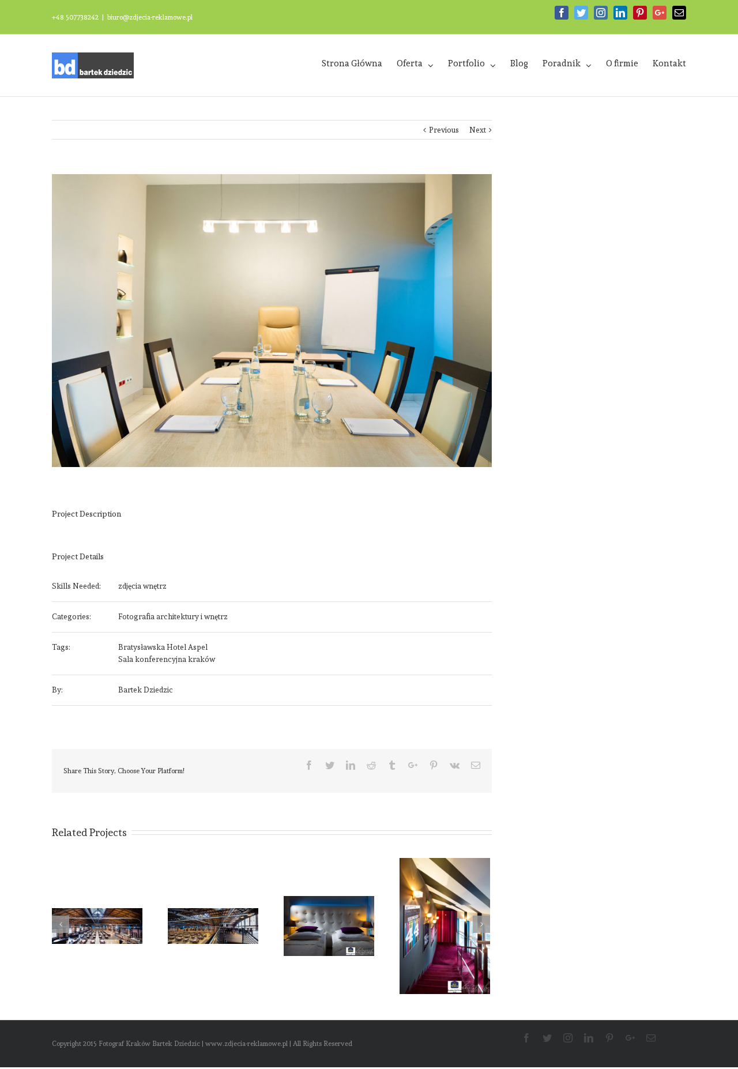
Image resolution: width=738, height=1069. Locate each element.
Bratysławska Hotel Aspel (163, 647)
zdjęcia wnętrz (142, 586)
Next (477, 130)
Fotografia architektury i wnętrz (173, 616)
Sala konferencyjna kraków (166, 659)
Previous (444, 130)
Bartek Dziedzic (145, 690)
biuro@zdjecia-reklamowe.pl (150, 17)
